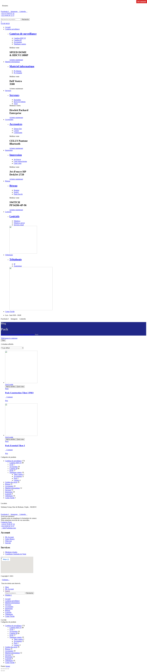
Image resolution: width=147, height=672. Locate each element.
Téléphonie (15, 259)
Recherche (25, 19)
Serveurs (14, 95)
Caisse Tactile (10, 498)
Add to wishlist (10, 386)
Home (3, 334)
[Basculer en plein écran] (6, 668)
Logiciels (14, 216)
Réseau (13, 185)
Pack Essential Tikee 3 (15, 445)
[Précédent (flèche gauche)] (2, 670)
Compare (9, 397)
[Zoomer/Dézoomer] (8, 668)
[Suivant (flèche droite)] (4, 670)
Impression (15, 154)
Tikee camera (18, 474)
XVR (11, 465)
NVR (11, 470)
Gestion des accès (11, 482)
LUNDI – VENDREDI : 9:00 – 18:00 (24, 8)
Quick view (20, 386)
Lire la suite (9, 384)
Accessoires (15, 124)
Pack (7, 389)
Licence (16, 480)
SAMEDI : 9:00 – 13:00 (19, 3)
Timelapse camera (28, 334)
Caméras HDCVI (15, 463)
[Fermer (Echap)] (2, 668)
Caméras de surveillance (23, 33)
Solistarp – (5, 580)
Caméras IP (13, 468)
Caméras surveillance (12, 601)
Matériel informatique (21, 66)
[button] (16, 60)
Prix (6, 401)
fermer (8, 666)
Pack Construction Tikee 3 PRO (19, 393)
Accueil (7, 599)
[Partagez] (4, 668)
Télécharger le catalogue (9, 338)
